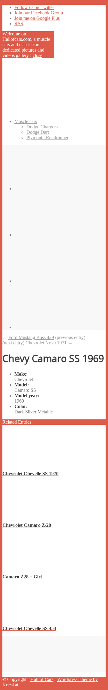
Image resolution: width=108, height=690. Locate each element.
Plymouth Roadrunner (47, 137)
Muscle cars (25, 121)
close (37, 55)
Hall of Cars (41, 679)
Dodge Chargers (42, 126)
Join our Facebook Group (38, 12)
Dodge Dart (37, 132)
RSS (18, 23)
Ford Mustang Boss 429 (31, 337)
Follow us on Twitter (34, 7)
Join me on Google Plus (37, 18)
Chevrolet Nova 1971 (46, 342)
